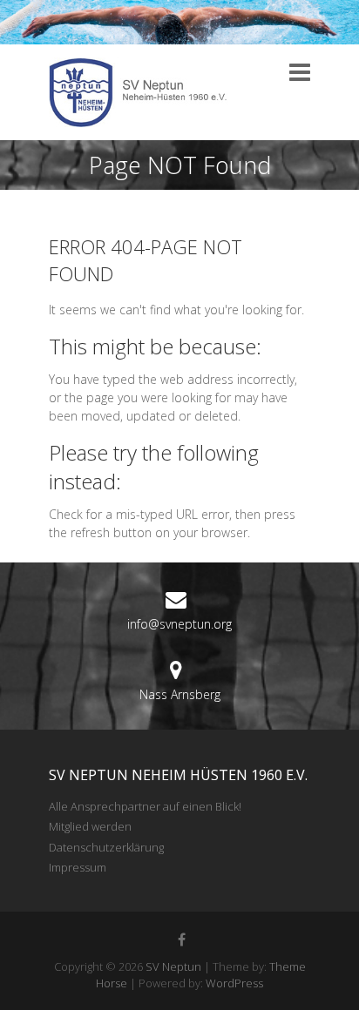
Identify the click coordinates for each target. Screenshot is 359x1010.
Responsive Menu (299, 73)
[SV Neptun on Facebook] (182, 939)
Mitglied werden (90, 826)
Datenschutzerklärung (106, 847)
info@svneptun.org (179, 624)
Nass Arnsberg (179, 694)
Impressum (77, 867)
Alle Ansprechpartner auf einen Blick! (145, 806)
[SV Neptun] (144, 92)
